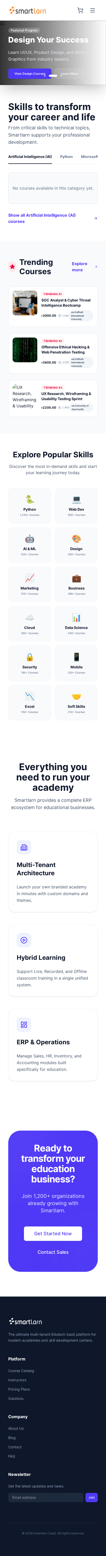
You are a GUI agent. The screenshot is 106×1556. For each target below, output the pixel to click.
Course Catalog (21, 1370)
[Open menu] (92, 10)
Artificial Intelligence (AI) (30, 156)
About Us (16, 1428)
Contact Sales (53, 1252)
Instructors (17, 1380)
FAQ (11, 1456)
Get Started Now (53, 1233)
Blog (12, 1437)
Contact (15, 1447)
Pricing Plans (19, 1389)
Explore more (79, 266)
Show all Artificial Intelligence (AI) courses (42, 218)
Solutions (15, 1398)
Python (66, 156)
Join (92, 1497)
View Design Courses (29, 73)
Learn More (69, 73)
